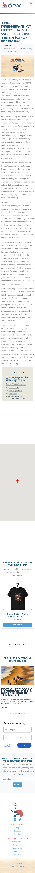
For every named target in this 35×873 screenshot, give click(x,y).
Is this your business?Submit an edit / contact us (16, 397)
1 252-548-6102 (14, 388)
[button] (32, 610)
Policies (17, 834)
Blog (17, 828)
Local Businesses (17, 854)
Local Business (6, 45)
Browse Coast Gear (17, 644)
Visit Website (13, 394)
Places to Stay (17, 848)
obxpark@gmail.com (15, 391)
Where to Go (17, 842)
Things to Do (17, 845)
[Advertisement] (17, 424)
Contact (17, 831)
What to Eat (17, 851)
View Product (17, 625)
